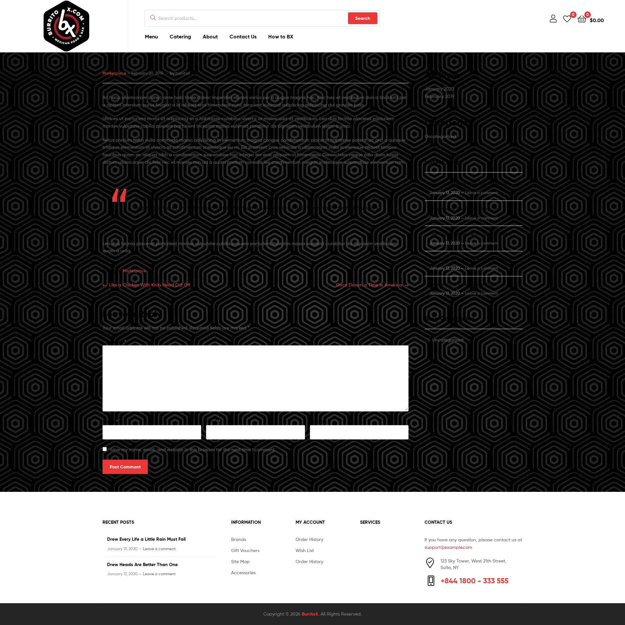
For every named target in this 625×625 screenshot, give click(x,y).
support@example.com (448, 547)
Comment (114, 341)
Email (213, 421)
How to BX (280, 36)
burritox (182, 73)
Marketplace (114, 73)
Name (110, 421)
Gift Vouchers (245, 550)
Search (362, 18)
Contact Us (243, 36)
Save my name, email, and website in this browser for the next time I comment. (192, 449)
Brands (238, 539)
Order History (309, 539)
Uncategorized (440, 136)
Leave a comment (481, 192)
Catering (180, 36)
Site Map (240, 561)
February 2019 (439, 96)
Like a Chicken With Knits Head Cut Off (149, 285)
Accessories (243, 572)
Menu (151, 36)
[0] (567, 18)
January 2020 (439, 88)
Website (318, 421)
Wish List (305, 550)
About (210, 36)
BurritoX (310, 614)
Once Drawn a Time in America (369, 285)
